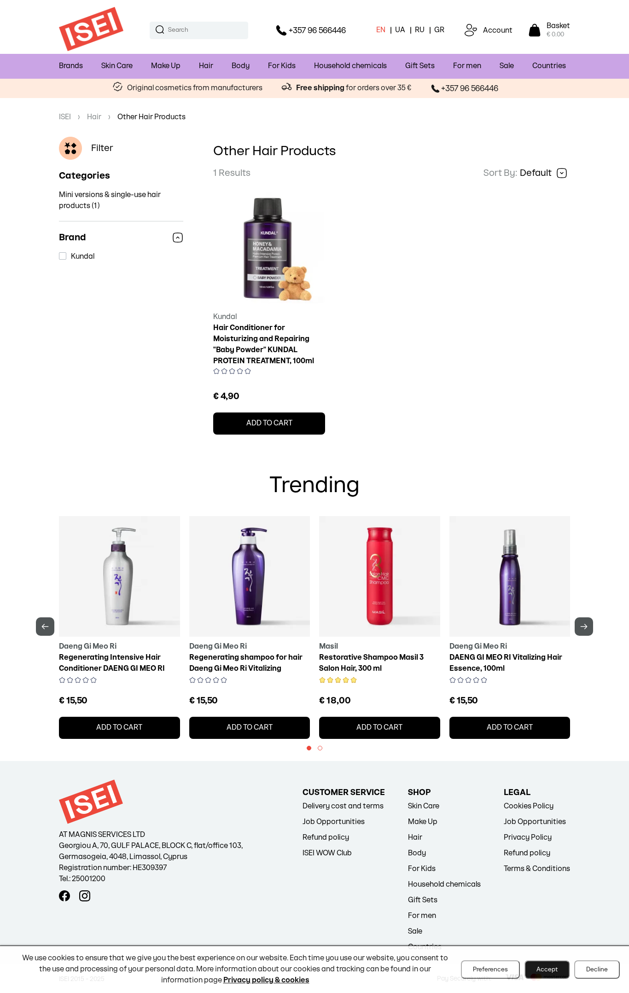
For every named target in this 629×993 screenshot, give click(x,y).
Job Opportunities (334, 822)
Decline (597, 969)
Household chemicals (350, 66)
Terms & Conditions (537, 869)
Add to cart (269, 423)
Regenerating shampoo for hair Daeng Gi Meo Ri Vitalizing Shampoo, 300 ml (246, 668)
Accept (547, 969)
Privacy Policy (528, 837)
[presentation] (45, 626)
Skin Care (117, 66)
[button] (308, 748)
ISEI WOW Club (327, 853)
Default (536, 173)
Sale (507, 66)
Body (241, 66)
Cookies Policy (528, 806)
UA (400, 30)
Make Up (166, 66)
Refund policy (326, 837)
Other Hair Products (151, 117)
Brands (71, 66)
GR (439, 30)
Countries (549, 66)
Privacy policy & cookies (266, 980)
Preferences (490, 969)
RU (420, 30)
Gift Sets (420, 66)
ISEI (65, 117)
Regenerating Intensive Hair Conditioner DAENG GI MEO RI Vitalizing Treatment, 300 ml (112, 668)
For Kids (282, 66)
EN (380, 30)
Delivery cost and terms (343, 806)
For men (467, 66)
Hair (206, 66)
